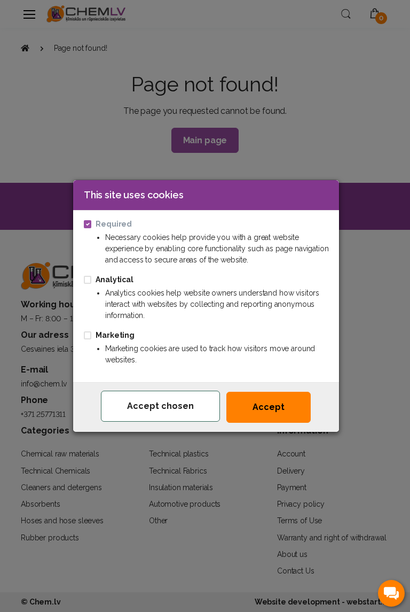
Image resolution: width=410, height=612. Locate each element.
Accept (269, 407)
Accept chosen (160, 406)
